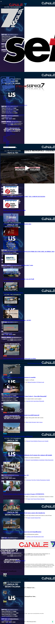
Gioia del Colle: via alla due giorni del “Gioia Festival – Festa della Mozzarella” (25, 396)
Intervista (42, 498)
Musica (4, 510)
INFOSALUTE (9, 116)
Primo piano (8, 124)
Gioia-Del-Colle (29, 401)
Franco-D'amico (36, 498)
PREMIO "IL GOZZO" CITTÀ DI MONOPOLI (16, 105)
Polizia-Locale (41, 382)
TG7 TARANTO (9, 102)
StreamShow (8, 622)
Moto (39, 363)
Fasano (28, 498)
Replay (7, 129)
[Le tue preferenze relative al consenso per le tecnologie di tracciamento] (52, 621)
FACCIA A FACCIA (10, 108)
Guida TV (5, 136)
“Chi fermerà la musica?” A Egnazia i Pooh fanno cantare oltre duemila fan (24, 513)
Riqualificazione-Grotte (39, 536)
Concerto (32, 517)
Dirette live (5, 140)
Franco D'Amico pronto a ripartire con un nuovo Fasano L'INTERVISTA (23, 494)
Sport (4, 491)
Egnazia (36, 517)
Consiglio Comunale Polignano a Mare (14, 128)
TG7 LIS (8, 101)
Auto (37, 363)
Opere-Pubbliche (34, 441)
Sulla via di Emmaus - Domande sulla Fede (15, 114)
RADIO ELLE (9, 117)
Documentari (8, 131)
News (4, 137)
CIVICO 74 (8, 119)
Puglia (30, 422)
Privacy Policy (8, 620)
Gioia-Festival (36, 401)
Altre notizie (5, 537)
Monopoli (30, 363)
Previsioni (34, 422)
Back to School (9, 132)
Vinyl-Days (33, 480)
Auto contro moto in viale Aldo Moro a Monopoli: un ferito (19, 358)
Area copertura (6, 141)
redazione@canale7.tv (5, 618)
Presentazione (43, 480)
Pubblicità (8, 135)
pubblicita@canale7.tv (5, 619)
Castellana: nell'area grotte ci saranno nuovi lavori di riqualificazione (22, 531)
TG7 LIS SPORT (9, 113)
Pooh (39, 517)
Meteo (27, 422)
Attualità (5, 433)
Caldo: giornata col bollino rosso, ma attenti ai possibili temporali (21, 415)
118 (42, 363)
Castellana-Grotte (29, 536)
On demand (5, 99)
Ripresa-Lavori (41, 441)
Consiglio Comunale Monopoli (12, 122)
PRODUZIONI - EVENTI (11, 111)
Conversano (28, 480)
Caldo (37, 422)
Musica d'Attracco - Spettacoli (12, 125)
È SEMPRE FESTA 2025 (11, 106)
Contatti (5, 138)
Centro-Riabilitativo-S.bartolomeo (37, 460)
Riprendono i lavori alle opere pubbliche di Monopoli (18, 436)
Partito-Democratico (49, 460)
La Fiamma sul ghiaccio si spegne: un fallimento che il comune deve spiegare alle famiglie (27, 455)
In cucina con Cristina (10, 134)
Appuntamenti (6, 393)
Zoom (7, 126)
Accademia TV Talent (10, 130)
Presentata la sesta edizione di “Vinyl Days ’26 (16, 475)
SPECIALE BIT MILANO (12, 120)
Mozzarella (41, 401)
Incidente (34, 363)
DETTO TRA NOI (10, 107)
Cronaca (5, 355)
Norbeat (38, 480)
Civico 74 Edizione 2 (10, 123)
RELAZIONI (9, 112)
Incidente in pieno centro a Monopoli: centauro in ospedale (19, 377)
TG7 (4, 98)
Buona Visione (9, 118)
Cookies (2, 620)
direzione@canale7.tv (20, 560)
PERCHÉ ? (8, 104)
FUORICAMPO (9, 110)
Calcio (31, 498)
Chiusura (5, 461)
